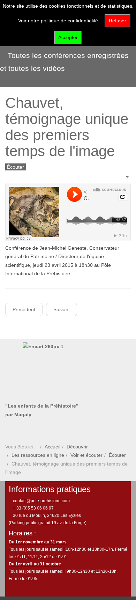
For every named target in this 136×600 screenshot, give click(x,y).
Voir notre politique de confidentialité (58, 20)
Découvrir (77, 446)
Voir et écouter (86, 455)
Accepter (68, 37)
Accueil (52, 446)
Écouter (117, 455)
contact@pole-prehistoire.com (41, 500)
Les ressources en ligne (38, 455)
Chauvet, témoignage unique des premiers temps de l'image (66, 127)
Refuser (117, 20)
